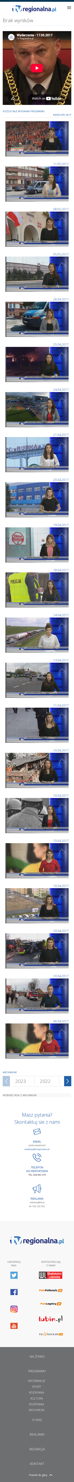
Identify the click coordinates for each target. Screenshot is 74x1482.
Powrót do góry (38, 1475)
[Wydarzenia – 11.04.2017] (37, 725)
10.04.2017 (61, 750)
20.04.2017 (61, 480)
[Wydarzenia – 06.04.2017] (37, 860)
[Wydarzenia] (37, 138)
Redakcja (37, 1449)
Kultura (36, 1398)
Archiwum (36, 1410)
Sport (36, 1387)
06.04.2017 (61, 1021)
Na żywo (37, 1356)
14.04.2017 (61, 615)
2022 (45, 1081)
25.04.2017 (61, 344)
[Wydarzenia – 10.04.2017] (37, 770)
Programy (37, 1371)
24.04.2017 (61, 389)
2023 (20, 1081)
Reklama (37, 1434)
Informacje (36, 1381)
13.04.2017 (61, 660)
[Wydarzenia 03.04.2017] (37, 995)
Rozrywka (36, 1393)
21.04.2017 (61, 435)
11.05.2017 (61, 164)
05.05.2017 (61, 254)
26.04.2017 (61, 299)
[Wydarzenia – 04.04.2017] (37, 950)
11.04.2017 (61, 705)
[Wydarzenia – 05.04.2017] (37, 905)
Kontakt (37, 1463)
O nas (37, 1419)
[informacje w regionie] (34, 8)
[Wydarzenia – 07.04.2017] (37, 815)
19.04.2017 (61, 525)
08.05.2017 (61, 209)
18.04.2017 (61, 570)
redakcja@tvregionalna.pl (37, 1149)
